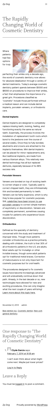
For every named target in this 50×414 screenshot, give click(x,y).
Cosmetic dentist (25, 311)
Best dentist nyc (10, 311)
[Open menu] (46, 4)
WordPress (42, 405)
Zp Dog (6, 4)
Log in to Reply (14, 367)
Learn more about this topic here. (19, 292)
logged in (19, 384)
